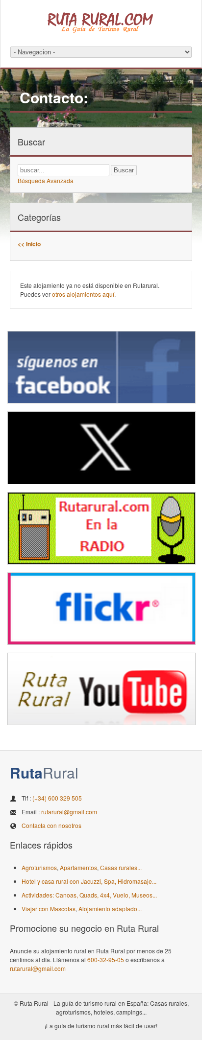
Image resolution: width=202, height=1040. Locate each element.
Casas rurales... (121, 867)
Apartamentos (78, 867)
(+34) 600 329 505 (57, 798)
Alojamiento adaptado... (110, 908)
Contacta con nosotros (51, 825)
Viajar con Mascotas (49, 908)
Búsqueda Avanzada (46, 180)
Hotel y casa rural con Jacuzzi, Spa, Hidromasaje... (89, 881)
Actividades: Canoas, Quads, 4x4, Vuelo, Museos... (89, 895)
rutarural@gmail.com (69, 811)
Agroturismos (39, 867)
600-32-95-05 (105, 959)
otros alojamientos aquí (83, 294)
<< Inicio (29, 243)
